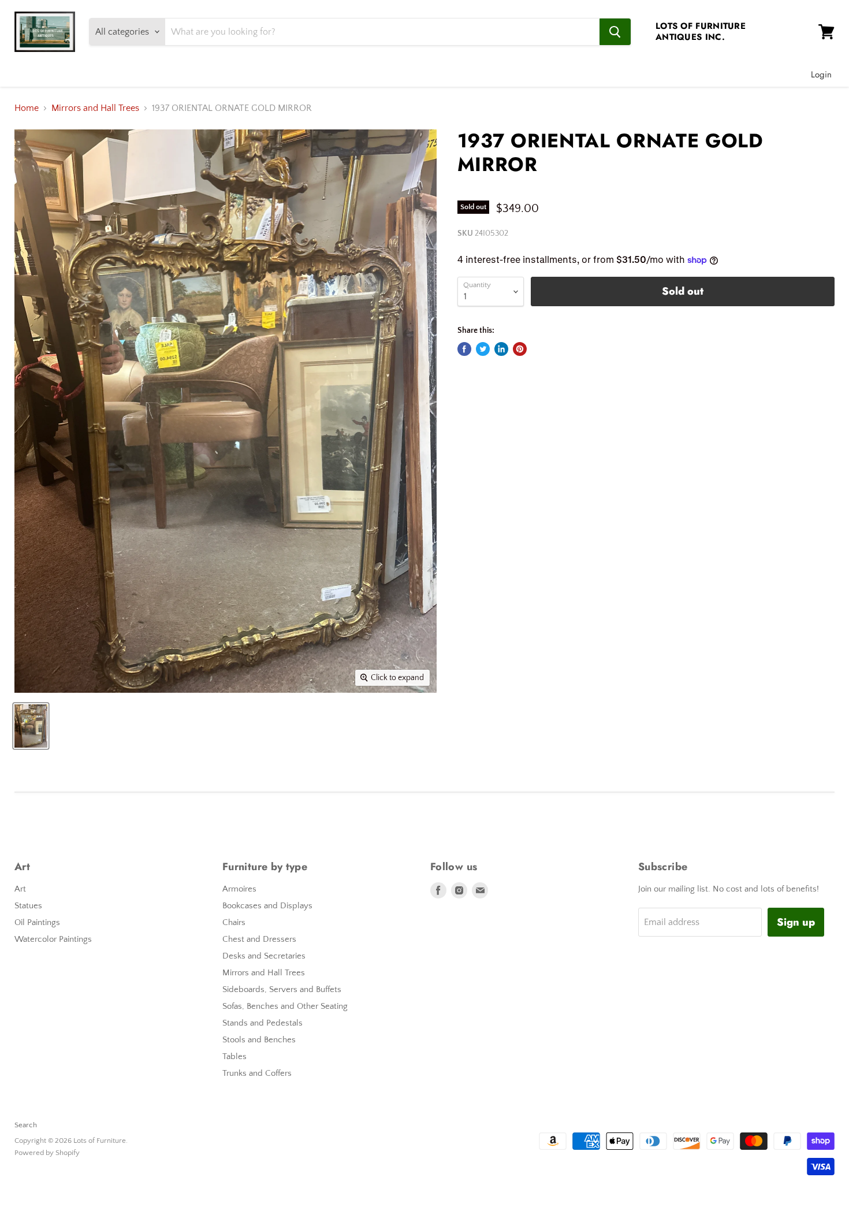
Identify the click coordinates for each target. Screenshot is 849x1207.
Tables (234, 1056)
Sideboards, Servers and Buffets (281, 989)
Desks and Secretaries (264, 956)
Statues (28, 906)
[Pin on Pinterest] (520, 349)
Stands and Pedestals (262, 1023)
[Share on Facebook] (464, 349)
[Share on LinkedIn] (501, 349)
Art (20, 889)
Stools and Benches (259, 1040)
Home (26, 108)
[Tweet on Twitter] (483, 349)
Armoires (239, 889)
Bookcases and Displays (267, 906)
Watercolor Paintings (53, 939)
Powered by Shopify (47, 1153)
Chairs (233, 922)
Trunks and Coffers (257, 1073)
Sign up (796, 922)
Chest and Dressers (259, 939)
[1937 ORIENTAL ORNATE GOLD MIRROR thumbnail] (31, 726)
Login (821, 74)
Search (25, 1125)
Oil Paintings (37, 922)
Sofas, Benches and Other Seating (285, 1006)
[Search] (615, 31)
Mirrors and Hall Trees (95, 108)
